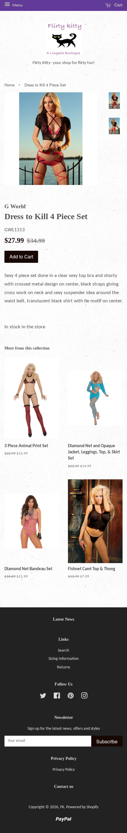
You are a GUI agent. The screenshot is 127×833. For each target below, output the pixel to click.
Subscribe (107, 741)
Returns (63, 667)
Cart (118, 5)
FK (62, 807)
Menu (17, 5)
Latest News (63, 619)
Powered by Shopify (82, 807)
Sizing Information (63, 659)
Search (63, 650)
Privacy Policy (64, 770)
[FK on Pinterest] (70, 697)
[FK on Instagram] (84, 697)
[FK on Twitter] (43, 697)
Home (9, 85)
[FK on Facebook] (56, 697)
